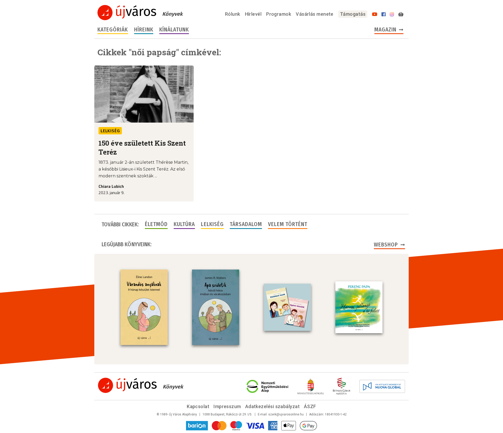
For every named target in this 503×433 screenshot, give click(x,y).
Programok (278, 14)
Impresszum (227, 406)
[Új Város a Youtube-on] (374, 14)
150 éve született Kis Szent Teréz (142, 147)
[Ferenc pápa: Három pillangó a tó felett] (358, 307)
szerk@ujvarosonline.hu (286, 414)
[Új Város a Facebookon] (383, 14)
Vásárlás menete (314, 14)
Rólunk (232, 14)
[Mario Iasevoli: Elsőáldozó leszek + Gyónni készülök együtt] (287, 307)
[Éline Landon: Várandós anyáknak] (144, 307)
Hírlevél (253, 14)
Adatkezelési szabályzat (272, 406)
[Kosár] (400, 14)
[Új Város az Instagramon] (392, 14)
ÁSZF (310, 406)
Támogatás (352, 14)
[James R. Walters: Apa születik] (215, 307)
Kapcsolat (198, 406)
